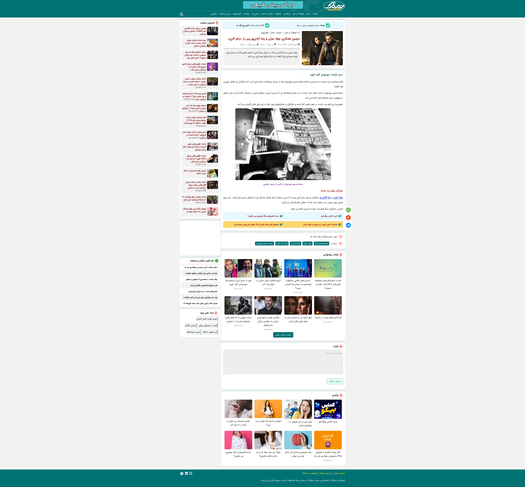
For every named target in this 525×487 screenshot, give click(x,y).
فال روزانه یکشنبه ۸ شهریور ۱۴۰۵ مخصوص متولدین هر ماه (328, 454)
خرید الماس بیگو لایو (329, 216)
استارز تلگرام (190, 325)
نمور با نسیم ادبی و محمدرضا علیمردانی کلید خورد (238, 282)
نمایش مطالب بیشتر (283, 334)
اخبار (308, 13)
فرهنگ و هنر (298, 13)
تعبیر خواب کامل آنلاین (206, 319)
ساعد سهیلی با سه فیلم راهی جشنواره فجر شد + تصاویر (238, 319)
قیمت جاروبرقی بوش (208, 325)
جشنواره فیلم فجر (321, 243)
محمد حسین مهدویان (264, 243)
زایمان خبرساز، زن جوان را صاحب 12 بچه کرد (238, 423)
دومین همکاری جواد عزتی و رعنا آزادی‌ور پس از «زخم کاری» (264, 38)
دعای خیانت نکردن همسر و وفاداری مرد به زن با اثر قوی (200, 267)
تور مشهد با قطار (209, 332)
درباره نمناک (325, 473)
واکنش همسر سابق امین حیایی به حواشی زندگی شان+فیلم (268, 321)
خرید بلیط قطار (193, 332)
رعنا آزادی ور (325, 197)
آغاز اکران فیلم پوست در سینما (328, 317)
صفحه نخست (338, 473)
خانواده (278, 13)
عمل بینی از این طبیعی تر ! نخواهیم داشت (300, 423)
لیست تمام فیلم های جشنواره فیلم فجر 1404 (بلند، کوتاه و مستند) (328, 284)
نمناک (315, 13)
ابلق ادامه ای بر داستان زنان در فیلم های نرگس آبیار (298, 319)
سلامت (246, 13)
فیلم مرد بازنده (282, 243)
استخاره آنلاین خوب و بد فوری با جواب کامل (320, 224)
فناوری (213, 13)
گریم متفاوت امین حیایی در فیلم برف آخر (268, 282)
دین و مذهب (225, 13)
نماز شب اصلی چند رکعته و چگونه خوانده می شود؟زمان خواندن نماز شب (201, 273)
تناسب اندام (267, 13)
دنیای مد (256, 13)
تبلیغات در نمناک (309, 473)
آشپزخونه (237, 13)
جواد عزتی (338, 197)
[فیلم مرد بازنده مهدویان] (283, 144)
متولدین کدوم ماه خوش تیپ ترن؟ (268, 423)
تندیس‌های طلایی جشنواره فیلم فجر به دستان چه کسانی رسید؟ (298, 284)
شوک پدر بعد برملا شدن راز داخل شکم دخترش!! (268, 454)
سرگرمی (286, 13)
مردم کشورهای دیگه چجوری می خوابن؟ (263, 216)
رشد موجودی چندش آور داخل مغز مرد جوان (298, 454)
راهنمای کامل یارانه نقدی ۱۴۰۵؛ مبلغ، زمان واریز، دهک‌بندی (256, 224)
